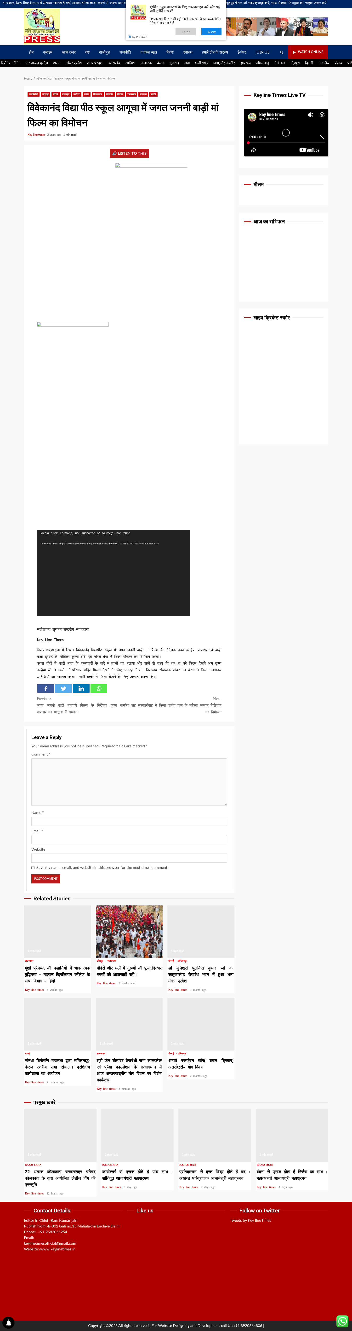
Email (37, 831)
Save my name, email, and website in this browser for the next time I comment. (102, 868)
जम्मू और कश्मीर (224, 63)
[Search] (281, 52)
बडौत (86, 94)
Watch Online (310, 52)
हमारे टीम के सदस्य (215, 52)
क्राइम (47, 52)
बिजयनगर (97, 94)
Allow (211, 31)
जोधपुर (101, 961)
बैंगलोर (120, 94)
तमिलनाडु (262, 63)
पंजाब (338, 63)
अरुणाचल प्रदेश (37, 63)
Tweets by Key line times (250, 1220)
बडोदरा (77, 94)
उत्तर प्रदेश (94, 63)
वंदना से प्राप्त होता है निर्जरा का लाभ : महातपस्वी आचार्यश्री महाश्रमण (292, 1135)
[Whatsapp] (99, 688)
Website (38, 849)
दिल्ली (309, 63)
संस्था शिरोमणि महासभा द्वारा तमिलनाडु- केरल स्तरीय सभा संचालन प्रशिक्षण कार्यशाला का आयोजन (57, 1024)
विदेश (170, 52)
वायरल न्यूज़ (149, 52)
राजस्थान (131, 94)
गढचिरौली (33, 94)
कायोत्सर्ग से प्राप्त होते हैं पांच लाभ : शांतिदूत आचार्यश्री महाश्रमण (137, 1135)
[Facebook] (45, 688)
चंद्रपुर (45, 94)
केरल (160, 63)
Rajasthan (33, 1164)
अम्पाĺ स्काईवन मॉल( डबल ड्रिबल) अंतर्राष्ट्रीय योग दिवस (200, 1024)
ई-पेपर (242, 52)
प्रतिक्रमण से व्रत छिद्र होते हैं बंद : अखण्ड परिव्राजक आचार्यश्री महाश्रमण (214, 1135)
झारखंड (245, 63)
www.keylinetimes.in (57, 1249)
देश (87, 52)
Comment (41, 754)
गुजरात (174, 63)
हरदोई (153, 94)
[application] (113, 573)
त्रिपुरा (295, 63)
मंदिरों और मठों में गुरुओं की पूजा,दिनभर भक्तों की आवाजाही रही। (129, 931)
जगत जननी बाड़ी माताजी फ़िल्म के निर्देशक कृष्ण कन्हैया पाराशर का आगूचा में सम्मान (83, 705)
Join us (262, 52)
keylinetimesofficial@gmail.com (50, 1243)
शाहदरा (143, 94)
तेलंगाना (279, 63)
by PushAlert (139, 37)
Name (37, 813)
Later (186, 31)
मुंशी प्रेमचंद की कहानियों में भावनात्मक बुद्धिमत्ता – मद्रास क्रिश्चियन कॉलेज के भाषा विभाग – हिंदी (57, 931)
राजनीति (125, 52)
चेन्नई (55, 94)
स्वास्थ (188, 52)
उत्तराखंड (114, 63)
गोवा (187, 63)
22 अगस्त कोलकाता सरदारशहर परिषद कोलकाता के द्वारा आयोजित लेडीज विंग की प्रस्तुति (60, 1135)
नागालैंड (323, 63)
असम (56, 63)
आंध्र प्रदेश (74, 63)
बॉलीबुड (104, 52)
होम (31, 52)
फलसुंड (65, 94)
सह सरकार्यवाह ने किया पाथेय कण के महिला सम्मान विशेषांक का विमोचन (176, 705)
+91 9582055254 (52, 1232)
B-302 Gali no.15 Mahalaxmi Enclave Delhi (83, 1226)
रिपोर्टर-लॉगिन (10, 63)
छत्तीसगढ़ (201, 63)
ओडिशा (130, 63)
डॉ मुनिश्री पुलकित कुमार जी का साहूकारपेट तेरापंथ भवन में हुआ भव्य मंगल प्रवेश (200, 931)
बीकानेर (109, 94)
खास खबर (69, 52)
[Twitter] (63, 688)
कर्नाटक (146, 63)
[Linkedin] (81, 688)
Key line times (37, 134)
